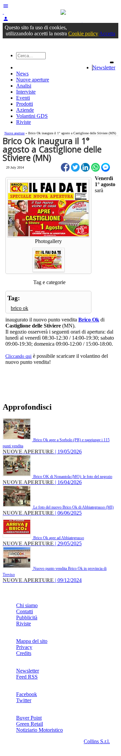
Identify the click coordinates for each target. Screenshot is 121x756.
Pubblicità (26, 617)
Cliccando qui (18, 356)
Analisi (23, 86)
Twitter (23, 700)
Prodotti (24, 104)
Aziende (25, 110)
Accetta (107, 33)
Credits (23, 653)
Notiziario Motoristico (39, 730)
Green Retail (29, 724)
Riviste (23, 122)
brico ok (19, 308)
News (22, 73)
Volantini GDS (32, 116)
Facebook (26, 694)
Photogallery (48, 241)
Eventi (23, 98)
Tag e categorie (49, 282)
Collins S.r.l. (97, 741)
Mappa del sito (31, 641)
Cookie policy (83, 33)
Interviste (26, 92)
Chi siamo (27, 605)
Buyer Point (29, 718)
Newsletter (103, 67)
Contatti (24, 611)
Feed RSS (27, 677)
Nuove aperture (32, 79)
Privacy (24, 647)
